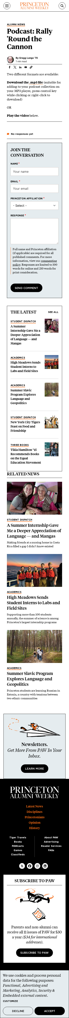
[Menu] (6, 5)
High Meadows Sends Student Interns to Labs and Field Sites (25, 367)
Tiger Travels (17, 837)
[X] (22, 866)
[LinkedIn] (45, 866)
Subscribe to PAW (34, 953)
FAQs (51, 850)
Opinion (34, 822)
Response (17, 215)
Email (14, 181)
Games (18, 850)
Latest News (34, 806)
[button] (31, 67)
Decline (18, 1011)
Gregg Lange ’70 (28, 57)
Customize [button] (10, 1001)
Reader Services (51, 846)
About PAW (51, 837)
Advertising (51, 842)
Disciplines (34, 812)
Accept (49, 1011)
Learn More (34, 768)
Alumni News (16, 24)
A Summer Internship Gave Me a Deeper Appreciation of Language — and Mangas (25, 335)
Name (14, 164)
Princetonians (34, 817)
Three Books (20, 445)
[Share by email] (26, 67)
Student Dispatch (23, 321)
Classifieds (18, 854)
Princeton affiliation (27, 198)
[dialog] (34, 994)
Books (18, 842)
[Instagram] (37, 866)
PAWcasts (18, 846)
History (34, 828)
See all (53, 312)
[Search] (62, 5)
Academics (18, 358)
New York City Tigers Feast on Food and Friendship (25, 426)
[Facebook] (29, 866)
